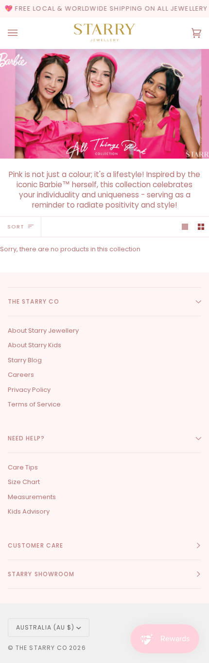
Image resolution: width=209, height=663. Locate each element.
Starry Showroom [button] (41, 574)
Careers (21, 374)
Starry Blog (25, 360)
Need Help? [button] (26, 438)
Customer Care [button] (35, 545)
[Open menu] (22, 33)
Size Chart (24, 481)
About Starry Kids (34, 345)
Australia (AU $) (45, 627)
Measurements (32, 496)
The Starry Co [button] (33, 301)
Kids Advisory (29, 511)
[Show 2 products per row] (201, 227)
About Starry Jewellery (43, 330)
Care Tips (23, 467)
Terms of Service (34, 404)
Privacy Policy (29, 389)
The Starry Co (41, 648)
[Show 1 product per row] (185, 227)
